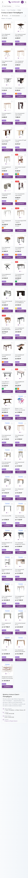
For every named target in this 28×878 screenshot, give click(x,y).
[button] (21, 6)
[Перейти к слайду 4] (23, 31)
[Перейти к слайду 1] (18, 31)
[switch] (25, 15)
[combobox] (7, 6)
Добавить (8, 44)
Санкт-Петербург (11, 10)
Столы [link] (19, 10)
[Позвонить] (22, 2)
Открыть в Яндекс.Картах (11, 721)
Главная (3, 10)
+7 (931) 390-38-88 (9, 713)
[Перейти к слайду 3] (21, 31)
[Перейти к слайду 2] (20, 31)
